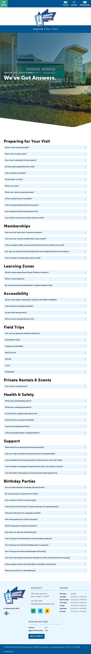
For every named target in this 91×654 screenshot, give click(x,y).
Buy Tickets (36, 636)
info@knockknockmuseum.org (42, 604)
